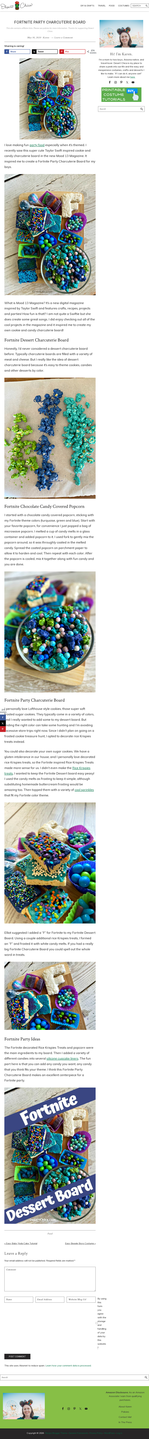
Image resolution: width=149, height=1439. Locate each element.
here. (132, 77)
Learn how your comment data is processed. (68, 1365)
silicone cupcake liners (62, 1058)
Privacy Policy (95, 1433)
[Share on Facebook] (3, 717)
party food (37, 145)
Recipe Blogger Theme (56, 1433)
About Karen (125, 1406)
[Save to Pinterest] (3, 729)
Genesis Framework (78, 1433)
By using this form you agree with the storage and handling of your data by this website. (101, 1323)
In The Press (125, 1422)
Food (50, 1233)
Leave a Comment (63, 37)
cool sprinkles (84, 790)
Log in (119, 1433)
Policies (125, 1411)
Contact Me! (125, 1417)
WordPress (109, 1433)
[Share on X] (3, 723)
